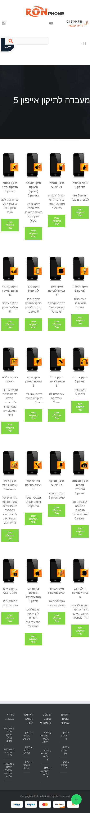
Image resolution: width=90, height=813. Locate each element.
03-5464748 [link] (75, 21)
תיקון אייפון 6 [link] (64, 735)
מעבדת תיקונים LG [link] (8, 752)
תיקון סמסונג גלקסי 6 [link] (45, 755)
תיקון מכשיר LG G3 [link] (26, 764)
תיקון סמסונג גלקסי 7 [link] (45, 773)
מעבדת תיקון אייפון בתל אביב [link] (8, 734)
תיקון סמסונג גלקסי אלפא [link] (45, 737)
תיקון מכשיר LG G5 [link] (26, 735)
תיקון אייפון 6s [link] (64, 750)
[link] (45, 11)
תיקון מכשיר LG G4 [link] (26, 750)
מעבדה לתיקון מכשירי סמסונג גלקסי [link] (8, 770)
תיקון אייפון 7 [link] (64, 764)
